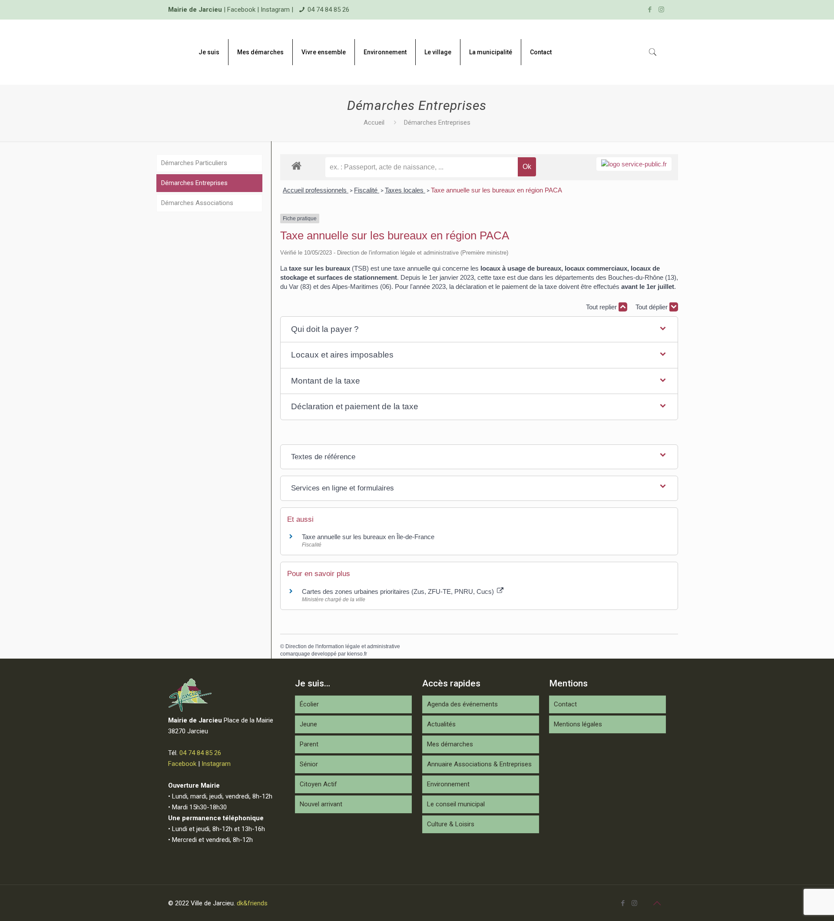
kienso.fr (357, 654)
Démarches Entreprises (194, 183)
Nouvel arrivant (321, 804)
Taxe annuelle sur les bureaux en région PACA (496, 190)
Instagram (275, 9)
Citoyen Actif (318, 784)
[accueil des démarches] (296, 165)
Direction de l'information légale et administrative (342, 646)
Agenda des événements (462, 704)
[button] (479, 329)
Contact (565, 704)
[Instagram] (661, 9)
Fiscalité (366, 190)
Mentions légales (578, 724)
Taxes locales (405, 190)
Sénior (309, 764)
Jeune (308, 724)
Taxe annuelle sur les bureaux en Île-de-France (368, 536)
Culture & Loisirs (450, 824)
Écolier (309, 704)
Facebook (241, 9)
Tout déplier (652, 307)
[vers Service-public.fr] (634, 164)
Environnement (448, 784)
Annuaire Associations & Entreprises (479, 764)
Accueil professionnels (315, 190)
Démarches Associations (197, 203)
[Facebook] (649, 9)
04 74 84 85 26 (328, 9)
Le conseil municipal (456, 804)
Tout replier (602, 307)
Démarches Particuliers (194, 163)
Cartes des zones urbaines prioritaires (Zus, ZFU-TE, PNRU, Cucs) (399, 591)
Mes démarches (450, 744)
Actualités (441, 724)
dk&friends (252, 903)
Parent (309, 744)
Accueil (374, 122)
